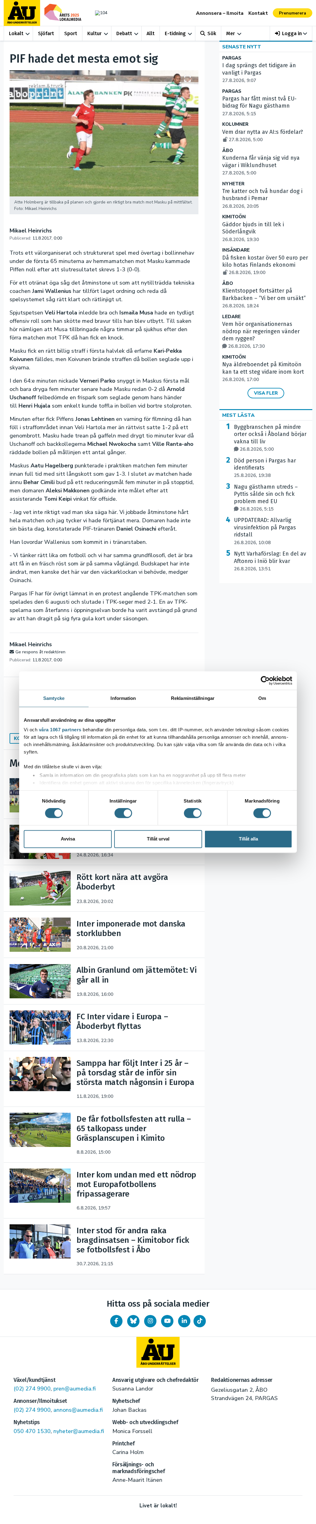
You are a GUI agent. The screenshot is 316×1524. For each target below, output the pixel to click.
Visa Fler (266, 393)
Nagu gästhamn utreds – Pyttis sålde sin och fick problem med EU (266, 497)
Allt (151, 33)
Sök (211, 33)
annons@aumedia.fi (78, 1410)
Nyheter (233, 184)
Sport (70, 33)
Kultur (94, 33)
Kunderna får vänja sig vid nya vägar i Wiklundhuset (261, 165)
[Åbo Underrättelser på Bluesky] (133, 1321)
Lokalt (16, 33)
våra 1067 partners (60, 729)
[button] (291, 33)
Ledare (231, 317)
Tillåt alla (248, 838)
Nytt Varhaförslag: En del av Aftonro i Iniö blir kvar (270, 561)
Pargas (231, 58)
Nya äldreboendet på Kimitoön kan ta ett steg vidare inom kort (263, 372)
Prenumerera (292, 13)
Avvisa (68, 838)
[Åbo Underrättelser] (158, 1352)
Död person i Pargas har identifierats (265, 468)
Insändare (236, 250)
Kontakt (258, 13)
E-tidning (175, 33)
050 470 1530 (32, 1431)
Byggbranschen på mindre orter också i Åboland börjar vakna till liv (270, 438)
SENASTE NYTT (241, 46)
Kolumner (235, 124)
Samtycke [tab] (53, 698)
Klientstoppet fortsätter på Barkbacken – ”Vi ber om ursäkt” (264, 298)
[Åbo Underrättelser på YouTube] (167, 1321)
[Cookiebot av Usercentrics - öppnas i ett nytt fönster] (265, 680)
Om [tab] (262, 698)
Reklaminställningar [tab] (192, 698)
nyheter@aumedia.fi (78, 1431)
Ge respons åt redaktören (40, 652)
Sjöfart (46, 33)
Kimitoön (234, 217)
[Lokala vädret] (99, 12)
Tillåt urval (158, 838)
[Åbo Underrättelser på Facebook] (116, 1321)
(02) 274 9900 (32, 1388)
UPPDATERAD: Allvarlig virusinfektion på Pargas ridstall (265, 531)
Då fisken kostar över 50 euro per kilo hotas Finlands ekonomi (265, 265)
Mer (230, 33)
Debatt (124, 33)
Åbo (227, 151)
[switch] (123, 813)
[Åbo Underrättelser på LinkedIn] (184, 1321)
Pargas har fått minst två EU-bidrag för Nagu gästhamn (259, 106)
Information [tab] (123, 698)
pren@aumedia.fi (74, 1388)
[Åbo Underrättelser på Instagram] (150, 1321)
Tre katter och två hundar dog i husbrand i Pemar (262, 198)
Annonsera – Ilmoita (219, 13)
